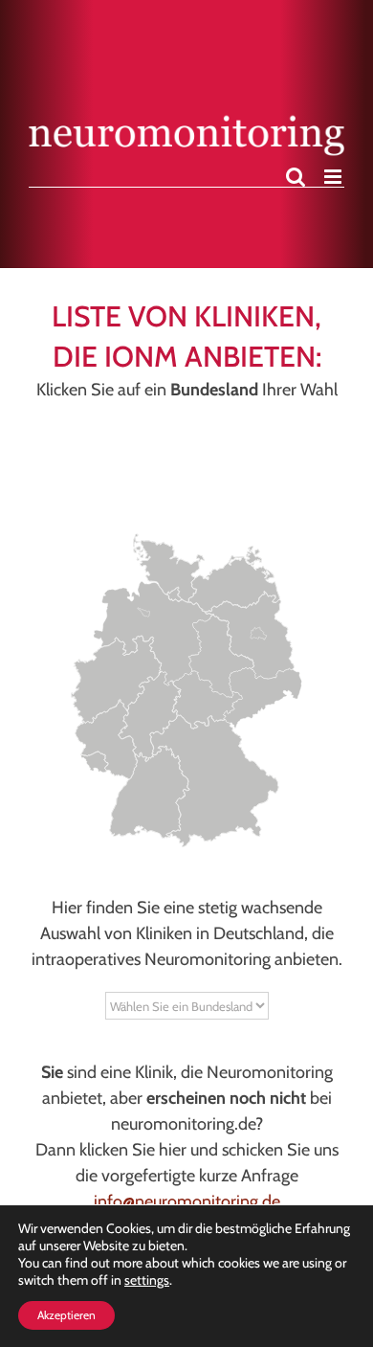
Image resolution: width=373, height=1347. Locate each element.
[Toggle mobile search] (295, 177)
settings (146, 1280)
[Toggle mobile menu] (334, 177)
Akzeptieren (66, 1315)
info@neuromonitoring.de (187, 1201)
